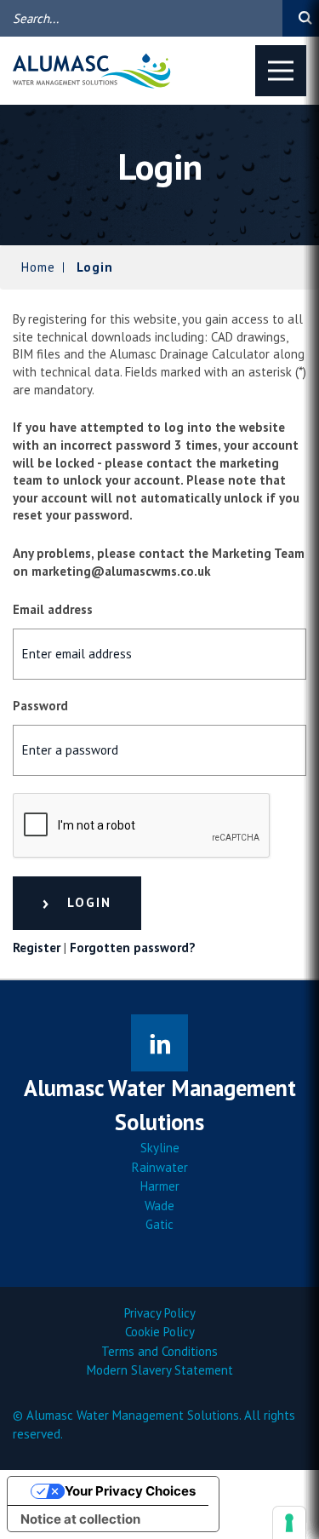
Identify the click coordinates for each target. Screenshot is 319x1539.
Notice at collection (80, 1519)
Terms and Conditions (159, 1351)
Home (38, 267)
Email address (53, 609)
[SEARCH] (300, 18)
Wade (159, 1205)
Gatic (159, 1224)
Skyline (159, 1148)
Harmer (159, 1186)
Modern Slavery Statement (160, 1370)
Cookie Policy (160, 1332)
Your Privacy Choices (130, 1491)
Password (40, 706)
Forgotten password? (133, 947)
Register (36, 947)
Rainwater (160, 1167)
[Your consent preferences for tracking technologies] (289, 1523)
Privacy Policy (160, 1313)
